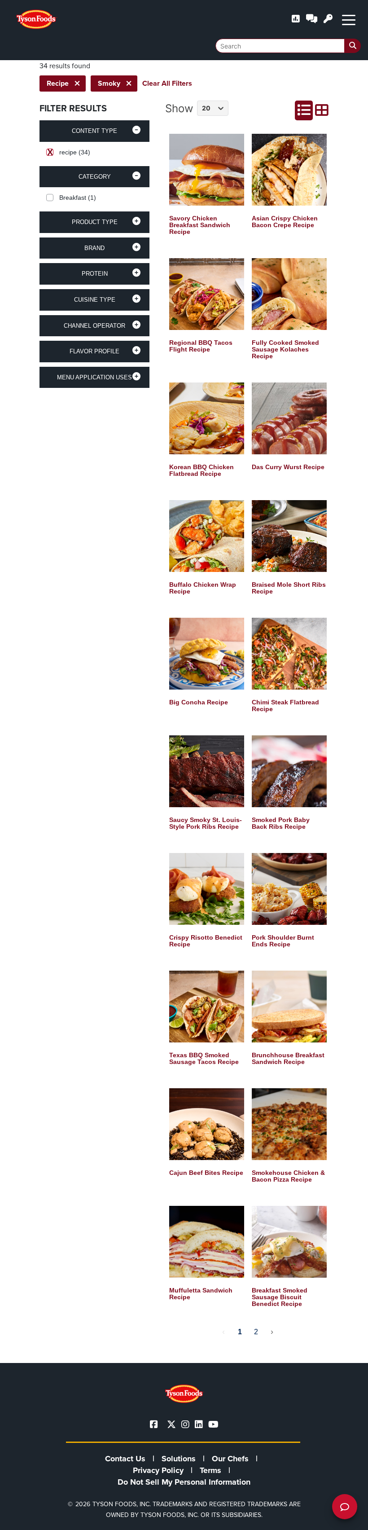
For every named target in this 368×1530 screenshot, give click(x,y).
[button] (94, 131)
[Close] (348, 1517)
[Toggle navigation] (349, 19)
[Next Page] (272, 1332)
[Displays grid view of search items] (322, 110)
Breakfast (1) (77, 197)
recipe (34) (74, 152)
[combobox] (288, 46)
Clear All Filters (167, 83)
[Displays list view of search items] (304, 110)
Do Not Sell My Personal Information (184, 1482)
